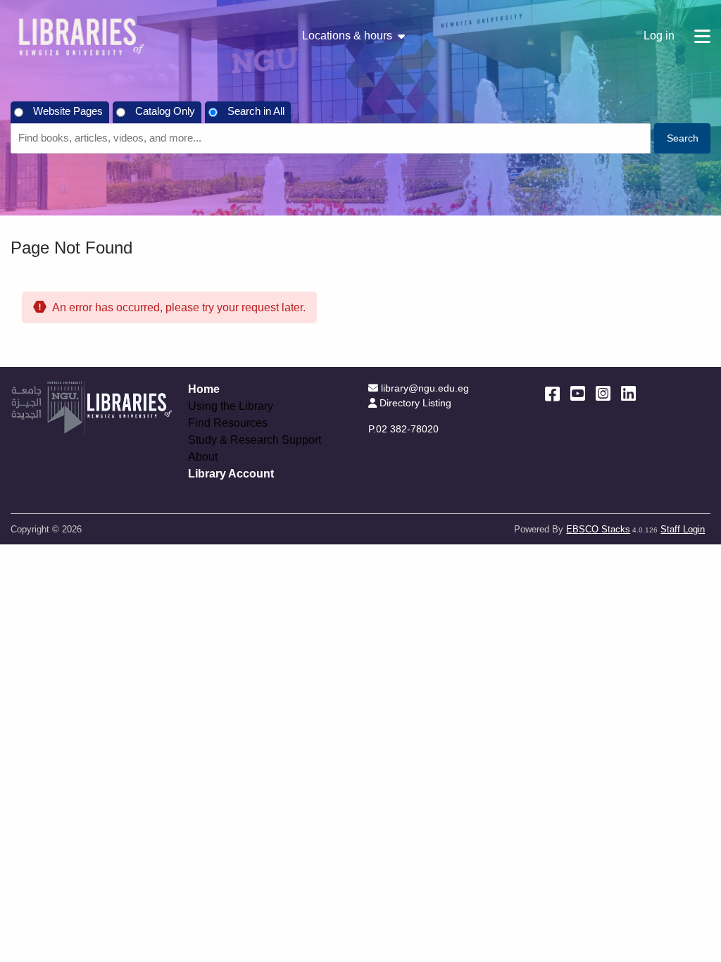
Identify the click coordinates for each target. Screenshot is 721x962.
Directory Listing (415, 402)
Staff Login (682, 529)
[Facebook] (552, 393)
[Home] (81, 36)
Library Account (231, 474)
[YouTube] (577, 393)
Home (204, 389)
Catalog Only (165, 111)
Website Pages (68, 111)
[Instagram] (603, 393)
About (203, 457)
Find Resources (228, 423)
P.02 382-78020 (403, 429)
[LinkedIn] (628, 393)
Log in (659, 36)
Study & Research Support (254, 440)
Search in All (255, 111)
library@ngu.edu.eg (424, 388)
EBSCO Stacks (598, 529)
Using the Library (230, 406)
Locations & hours (347, 36)
